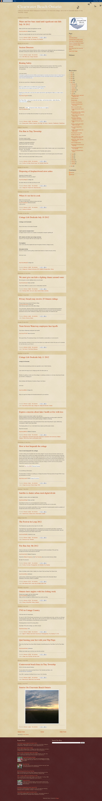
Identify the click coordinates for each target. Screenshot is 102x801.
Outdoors (37, 602)
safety (35, 290)
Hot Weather (28, 209)
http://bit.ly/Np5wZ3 (23, 202)
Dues (28, 56)
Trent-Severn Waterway (33, 349)
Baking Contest (28, 583)
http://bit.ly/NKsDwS (23, 262)
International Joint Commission (50, 436)
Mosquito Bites (47, 269)
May (73, 156)
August (73, 91)
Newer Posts (21, 732)
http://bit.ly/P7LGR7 (23, 333)
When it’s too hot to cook (29, 195)
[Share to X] (43, 37)
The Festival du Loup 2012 (30, 521)
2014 (71, 78)
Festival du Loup (25, 539)
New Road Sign (26, 764)
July (72, 93)
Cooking (24, 209)
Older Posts (63, 732)
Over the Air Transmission (35, 633)
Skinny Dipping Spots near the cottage (25, 747)
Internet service (32, 513)
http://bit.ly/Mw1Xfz (23, 31)
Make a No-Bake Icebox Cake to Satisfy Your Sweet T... (77, 137)
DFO (38, 269)
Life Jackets (45, 123)
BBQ (26, 56)
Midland (28, 633)
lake (31, 290)
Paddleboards (56, 123)
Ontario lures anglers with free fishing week (37, 591)
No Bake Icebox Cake (41, 583)
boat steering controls (26, 405)
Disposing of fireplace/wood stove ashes (36, 171)
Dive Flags (40, 123)
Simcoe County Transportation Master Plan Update (27, 752)
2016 (71, 74)
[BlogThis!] (42, 37)
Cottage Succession (26, 485)
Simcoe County (34, 163)
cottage (23, 656)
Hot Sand (34, 656)
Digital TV (24, 633)
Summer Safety (40, 290)
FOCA (39, 485)
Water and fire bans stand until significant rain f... (77, 96)
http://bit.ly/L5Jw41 (23, 554)
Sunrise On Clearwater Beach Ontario (35, 687)
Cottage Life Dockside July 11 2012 (34, 357)
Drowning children (25, 290)
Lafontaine (32, 539)
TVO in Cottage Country (29, 610)
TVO (58, 633)
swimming (46, 290)
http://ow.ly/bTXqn (23, 101)
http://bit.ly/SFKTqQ (23, 304)
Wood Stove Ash (37, 187)
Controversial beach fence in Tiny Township (37, 664)
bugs (33, 405)
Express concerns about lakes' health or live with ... (77, 124)
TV (55, 633)
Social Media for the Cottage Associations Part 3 (27, 792)
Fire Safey (28, 39)
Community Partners (73, 37)
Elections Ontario (29, 318)
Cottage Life (24, 187)
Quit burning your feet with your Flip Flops (37, 639)
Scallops (50, 405)
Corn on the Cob (26, 780)
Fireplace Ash (30, 187)
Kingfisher (42, 269)
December (74, 84)
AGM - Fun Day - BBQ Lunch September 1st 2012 (27, 775)
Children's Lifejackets (33, 123)
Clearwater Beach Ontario (39, 6)
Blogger (57, 798)
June (73, 154)
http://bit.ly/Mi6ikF (28, 466)
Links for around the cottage (74, 44)
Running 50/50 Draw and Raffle (29, 757)
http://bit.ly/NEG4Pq (23, 109)
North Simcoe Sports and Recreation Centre (32, 438)
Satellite (43, 513)
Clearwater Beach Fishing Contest (76, 39)
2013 (71, 80)
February (73, 161)
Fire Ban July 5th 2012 (28, 545)
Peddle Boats (62, 123)
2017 (71, 72)
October (73, 87)
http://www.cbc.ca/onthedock (26, 671)
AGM (23, 56)
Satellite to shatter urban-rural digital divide (37, 492)
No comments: (35, 37)
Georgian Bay (25, 436)
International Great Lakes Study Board (36, 436)
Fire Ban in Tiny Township (30, 131)
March (73, 159)
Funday (31, 56)
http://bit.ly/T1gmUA (23, 95)
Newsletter (36, 56)
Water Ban (46, 163)
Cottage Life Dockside (32, 269)
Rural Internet (38, 513)
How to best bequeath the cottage (33, 446)
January (73, 163)
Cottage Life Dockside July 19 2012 (34, 217)
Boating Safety (25, 62)
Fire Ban (24, 39)
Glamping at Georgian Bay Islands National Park (27, 787)
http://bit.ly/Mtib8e (23, 390)
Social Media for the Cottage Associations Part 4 (27, 743)
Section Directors (26, 47)
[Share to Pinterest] (45, 37)
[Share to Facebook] (44, 37)
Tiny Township (40, 39)
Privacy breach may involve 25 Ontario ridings (38, 298)
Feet (27, 656)
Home (42, 732)
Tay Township (33, 39)
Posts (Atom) (26, 734)
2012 (71, 82)
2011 (71, 166)
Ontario (33, 602)
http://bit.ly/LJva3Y (23, 478)
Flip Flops (30, 656)
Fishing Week (28, 602)
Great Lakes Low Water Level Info (76, 41)
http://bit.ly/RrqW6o (23, 534)
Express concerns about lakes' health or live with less (41, 411)
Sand (38, 656)
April (73, 157)
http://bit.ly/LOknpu (23, 628)
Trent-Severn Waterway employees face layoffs (38, 326)
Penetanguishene (44, 633)
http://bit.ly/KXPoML (23, 648)
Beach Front (31, 679)
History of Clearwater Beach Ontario (76, 43)
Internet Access (25, 513)
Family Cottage (34, 485)
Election (24, 318)
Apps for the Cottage (73, 51)
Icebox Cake (34, 583)
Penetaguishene (34, 564)
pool (33, 290)
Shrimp (52, 269)
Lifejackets (50, 123)
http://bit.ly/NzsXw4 (23, 282)
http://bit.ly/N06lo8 (23, 595)
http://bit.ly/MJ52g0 (23, 500)
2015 (71, 76)
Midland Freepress (28, 557)
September (74, 89)
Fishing (23, 602)
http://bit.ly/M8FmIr (23, 431)
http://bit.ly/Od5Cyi (23, 574)
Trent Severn (25, 349)
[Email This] (40, 37)
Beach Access (25, 679)
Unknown (72, 172)
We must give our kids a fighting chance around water (41, 277)
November (74, 86)
